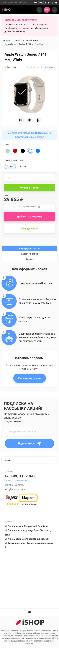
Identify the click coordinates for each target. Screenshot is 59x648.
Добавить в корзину (29, 216)
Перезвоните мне (29, 378)
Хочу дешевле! (29, 228)
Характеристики (29, 254)
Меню (8, 460)
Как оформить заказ (29, 248)
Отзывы (29, 259)
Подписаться (26, 443)
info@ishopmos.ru (15, 489)
